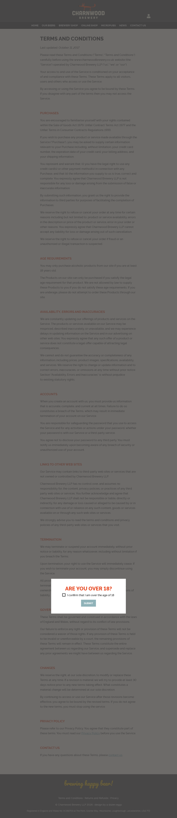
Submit (88, 603)
